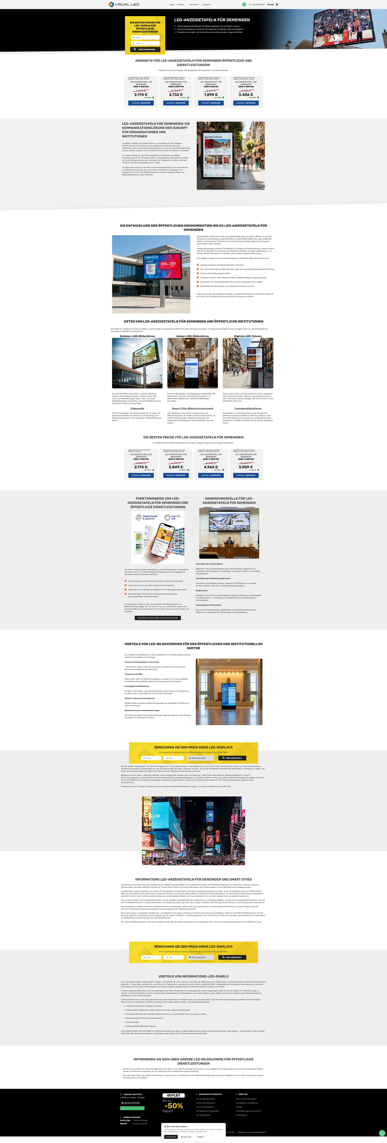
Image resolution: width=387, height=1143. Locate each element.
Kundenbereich (241, 1115)
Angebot (141, 103)
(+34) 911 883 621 (257, 5)
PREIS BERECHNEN (146, 49)
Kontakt (239, 1107)
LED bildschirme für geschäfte (207, 1111)
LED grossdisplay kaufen (205, 1099)
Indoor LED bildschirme (205, 1107)
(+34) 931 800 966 (140, 1120)
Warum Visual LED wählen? (246, 1099)
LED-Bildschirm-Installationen (247, 1103)
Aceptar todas (171, 1137)
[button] (185, 4)
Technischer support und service (248, 1111)
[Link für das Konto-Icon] (277, 4)
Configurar (200, 1137)
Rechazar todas (186, 1137)
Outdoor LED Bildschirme (205, 1103)
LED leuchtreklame (203, 1115)
